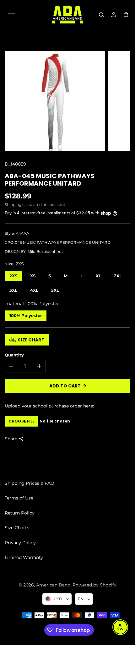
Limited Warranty (24, 557)
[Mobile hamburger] (12, 14)
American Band (53, 585)
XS (33, 274)
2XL (118, 274)
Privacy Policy (20, 542)
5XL (55, 289)
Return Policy (20, 513)
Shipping (13, 204)
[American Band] (67, 14)
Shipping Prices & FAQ (29, 483)
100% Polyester (26, 314)
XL (98, 274)
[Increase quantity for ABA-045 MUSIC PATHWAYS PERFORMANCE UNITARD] (39, 366)
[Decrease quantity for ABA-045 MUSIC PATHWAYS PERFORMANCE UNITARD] (11, 366)
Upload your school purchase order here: (49, 406)
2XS (13, 274)
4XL (34, 289)
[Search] (101, 14)
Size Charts (17, 527)
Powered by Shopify (94, 585)
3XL (13, 289)
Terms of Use (19, 498)
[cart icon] (126, 14)
